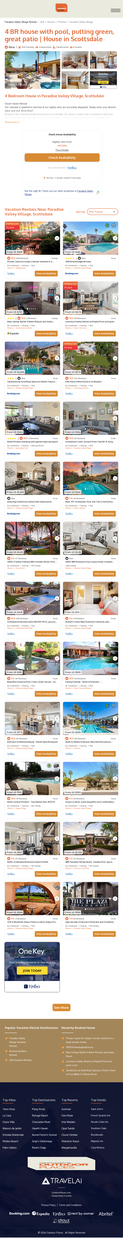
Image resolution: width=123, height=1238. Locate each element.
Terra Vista (9, 1109)
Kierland (77, 748)
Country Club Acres (81, 868)
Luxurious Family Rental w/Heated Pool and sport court (89, 1063)
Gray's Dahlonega (42, 1141)
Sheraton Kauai (70, 1141)
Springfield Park (22, 448)
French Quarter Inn (100, 1115)
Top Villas (9, 1100)
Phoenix (62, 22)
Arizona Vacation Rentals (18, 1053)
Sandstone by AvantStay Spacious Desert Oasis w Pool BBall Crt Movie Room (90, 1072)
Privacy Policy (48, 1205)
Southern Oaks (99, 1128)
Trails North (20, 568)
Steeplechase (20, 268)
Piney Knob (38, 1109)
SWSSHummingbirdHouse (78, 261)
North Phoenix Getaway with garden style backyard (32, 441)
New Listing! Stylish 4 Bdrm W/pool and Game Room (90, 1054)
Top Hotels (98, 1100)
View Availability (46, 273)
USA (42, 22)
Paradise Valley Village (81, 22)
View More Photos (18, 84)
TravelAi (67, 1195)
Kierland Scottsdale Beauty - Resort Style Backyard (32, 742)
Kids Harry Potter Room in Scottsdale (83, 381)
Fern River (67, 1115)
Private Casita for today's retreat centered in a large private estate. (90, 1040)
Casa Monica (97, 1147)
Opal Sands (68, 1128)
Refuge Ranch (40, 1115)
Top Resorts (70, 1100)
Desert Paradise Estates (82, 688)
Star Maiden (68, 1122)
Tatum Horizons (80, 328)
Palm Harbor (10, 1147)
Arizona (51, 22)
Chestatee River (41, 1122)
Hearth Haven (40, 1128)
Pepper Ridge (21, 808)
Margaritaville (70, 1147)
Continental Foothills (24, 328)
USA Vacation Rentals (20, 1060)
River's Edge (39, 1147)
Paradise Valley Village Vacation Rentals (17, 1042)
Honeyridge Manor (81, 388)
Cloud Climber (70, 1134)
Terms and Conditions (70, 1205)
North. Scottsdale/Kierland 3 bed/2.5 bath (27, 862)
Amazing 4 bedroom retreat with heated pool (29, 501)
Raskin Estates (79, 508)
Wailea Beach (11, 1141)
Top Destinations (43, 1100)
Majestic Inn (97, 1141)
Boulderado (97, 1134)
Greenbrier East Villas (24, 628)
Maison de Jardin (12, 1128)
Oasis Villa (9, 1122)
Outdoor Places (55, 1232)
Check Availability (62, 157)
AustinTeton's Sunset (44, 1134)
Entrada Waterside (13, 1134)
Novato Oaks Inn (99, 1121)
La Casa (7, 1115)
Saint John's (97, 1109)
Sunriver (67, 1109)
